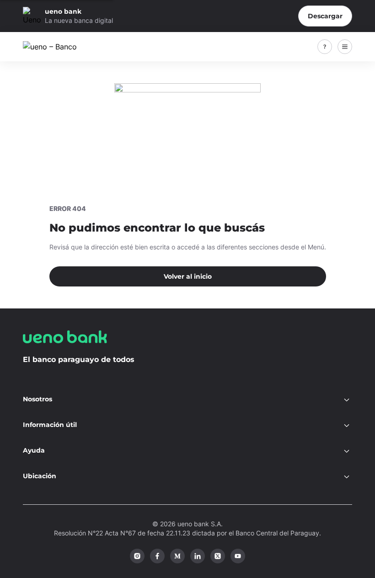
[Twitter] (217, 556)
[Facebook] (157, 556)
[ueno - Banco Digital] (59, 46)
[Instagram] (137, 556)
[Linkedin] (197, 556)
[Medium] (177, 556)
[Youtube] (237, 556)
